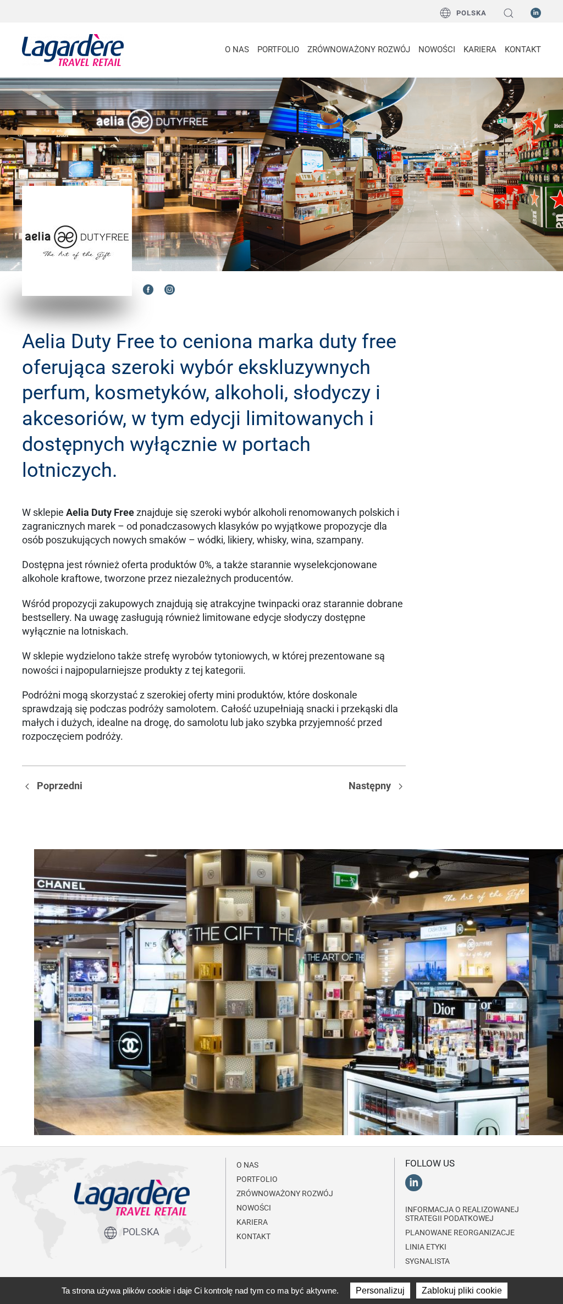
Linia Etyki (425, 1246)
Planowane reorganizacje (460, 1232)
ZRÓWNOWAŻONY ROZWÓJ (358, 49)
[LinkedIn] (536, 12)
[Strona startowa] (73, 50)
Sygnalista (427, 1261)
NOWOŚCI (436, 49)
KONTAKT (523, 49)
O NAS (237, 49)
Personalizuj (380, 1290)
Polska (471, 13)
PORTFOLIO (278, 49)
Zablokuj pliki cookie (462, 1290)
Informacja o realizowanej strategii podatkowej (462, 1214)
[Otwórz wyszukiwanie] (508, 13)
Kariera (479, 49)
